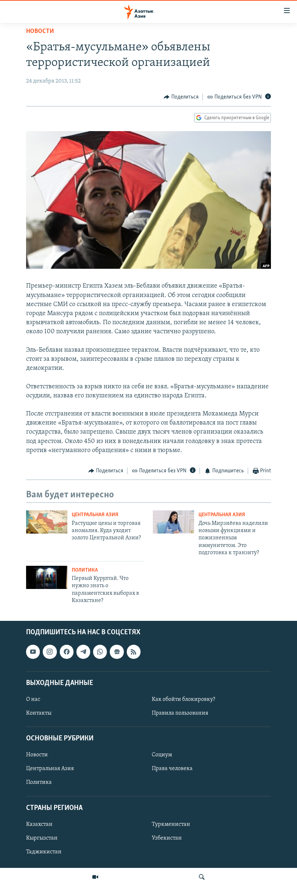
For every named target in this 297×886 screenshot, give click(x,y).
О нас (33, 699)
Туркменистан (171, 824)
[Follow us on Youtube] (33, 652)
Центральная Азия (95, 515)
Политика (85, 570)
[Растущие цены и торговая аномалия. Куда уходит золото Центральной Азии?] (46, 522)
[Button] (181, 97)
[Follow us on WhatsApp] (100, 652)
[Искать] (202, 877)
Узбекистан (167, 838)
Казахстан (39, 824)
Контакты (38, 713)
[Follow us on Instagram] (50, 652)
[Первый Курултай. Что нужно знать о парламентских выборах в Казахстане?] (46, 577)
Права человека (172, 769)
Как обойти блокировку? (183, 699)
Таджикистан (44, 852)
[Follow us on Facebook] (67, 652)
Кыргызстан (42, 838)
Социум (162, 755)
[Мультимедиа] (95, 877)
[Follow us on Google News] (117, 652)
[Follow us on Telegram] (83, 652)
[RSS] (134, 652)
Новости (40, 31)
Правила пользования (180, 713)
